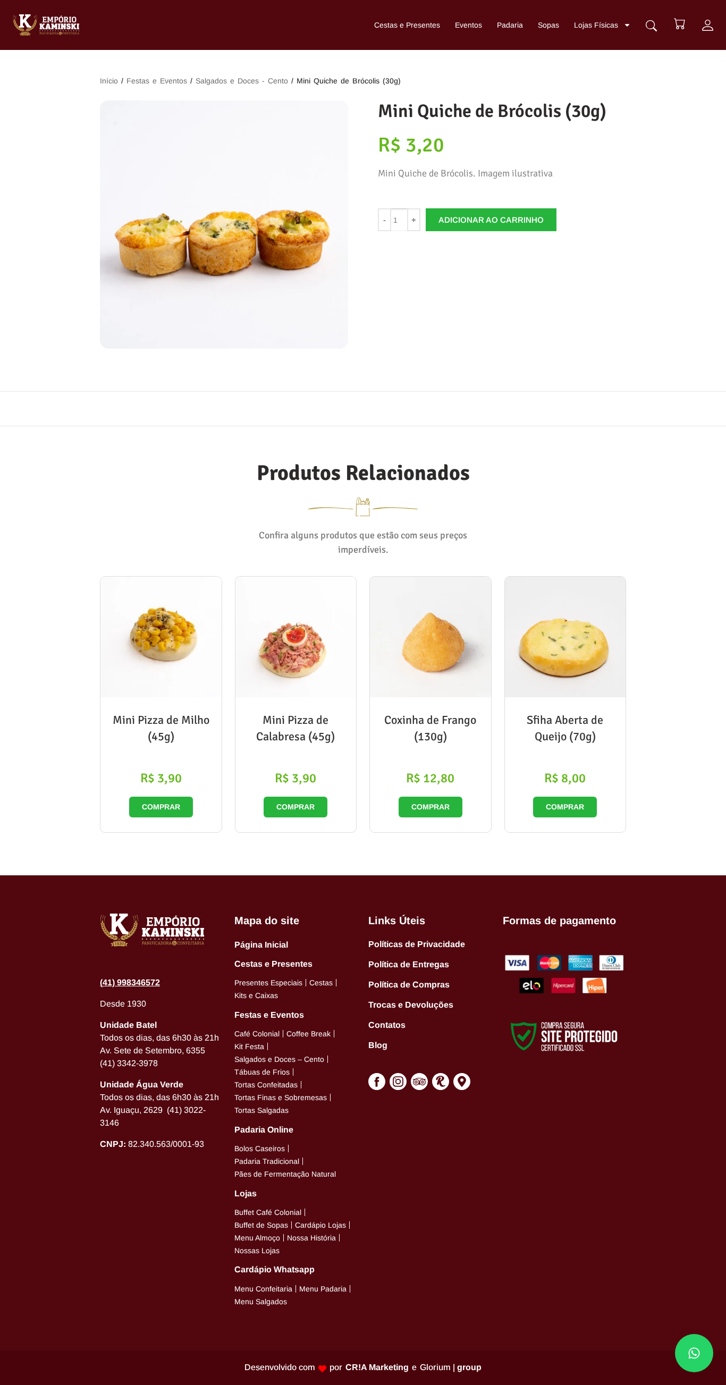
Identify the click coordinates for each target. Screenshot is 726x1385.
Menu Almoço (257, 1238)
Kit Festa (249, 1046)
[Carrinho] (679, 23)
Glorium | (451, 1367)
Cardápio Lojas (320, 1225)
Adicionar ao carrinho (491, 219)
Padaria (510, 25)
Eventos (468, 25)
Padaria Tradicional (266, 1161)
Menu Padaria (323, 1289)
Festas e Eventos (156, 81)
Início (109, 81)
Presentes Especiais (268, 982)
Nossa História (311, 1238)
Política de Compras (409, 984)
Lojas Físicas (596, 25)
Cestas (321, 982)
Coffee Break (308, 1033)
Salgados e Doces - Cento (242, 81)
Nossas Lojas (257, 1250)
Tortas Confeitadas (266, 1084)
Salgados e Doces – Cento (279, 1059)
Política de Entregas (408, 964)
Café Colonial (257, 1033)
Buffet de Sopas (261, 1225)
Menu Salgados (260, 1301)
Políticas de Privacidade (416, 944)
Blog (377, 1045)
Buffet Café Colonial (267, 1212)
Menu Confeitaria (263, 1289)
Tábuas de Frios (262, 1072)
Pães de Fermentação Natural (285, 1174)
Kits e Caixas (256, 995)
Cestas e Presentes (407, 25)
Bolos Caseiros (259, 1148)
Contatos (387, 1024)
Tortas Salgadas (261, 1110)
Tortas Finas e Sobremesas (280, 1097)
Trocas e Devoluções (410, 1004)
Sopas (548, 25)
